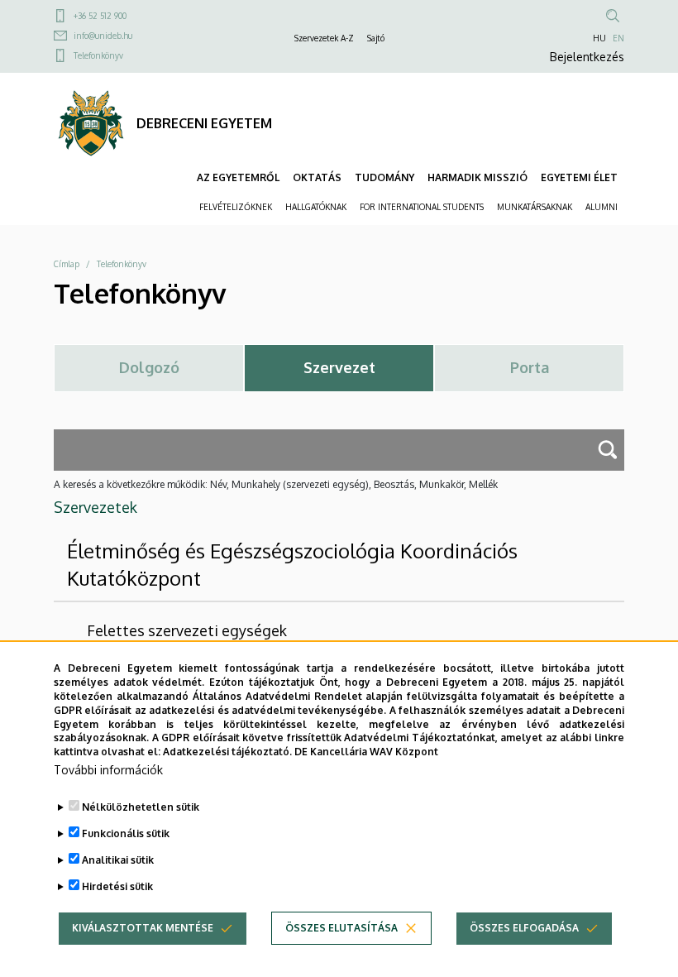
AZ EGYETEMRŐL (238, 177)
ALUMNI (601, 207)
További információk (108, 770)
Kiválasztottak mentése (142, 928)
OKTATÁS (317, 177)
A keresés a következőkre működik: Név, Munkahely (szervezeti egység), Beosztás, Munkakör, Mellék (276, 484)
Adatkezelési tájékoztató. (227, 751)
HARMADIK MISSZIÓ (477, 177)
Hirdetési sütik (117, 886)
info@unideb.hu (103, 36)
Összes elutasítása (341, 928)
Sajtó (375, 38)
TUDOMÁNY (384, 177)
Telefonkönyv (98, 55)
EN (618, 38)
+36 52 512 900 (100, 16)
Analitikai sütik (118, 860)
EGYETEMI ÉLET (579, 177)
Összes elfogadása (524, 928)
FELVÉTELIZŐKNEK (235, 207)
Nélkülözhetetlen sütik (140, 807)
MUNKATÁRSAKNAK (534, 207)
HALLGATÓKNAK (315, 207)
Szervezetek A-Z (324, 38)
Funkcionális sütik (126, 833)
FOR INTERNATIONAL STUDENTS (422, 207)
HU (599, 38)
